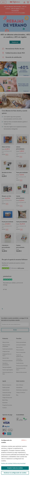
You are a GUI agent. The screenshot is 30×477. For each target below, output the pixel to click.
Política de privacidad (19, 463)
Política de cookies (6, 463)
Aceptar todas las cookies (15, 468)
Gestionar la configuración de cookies (15, 472)
